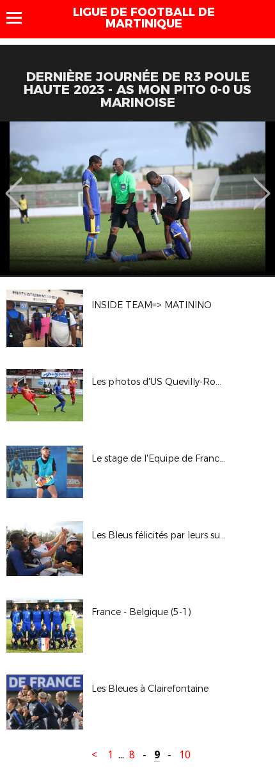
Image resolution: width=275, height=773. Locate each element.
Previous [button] (14, 184)
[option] (137, 198)
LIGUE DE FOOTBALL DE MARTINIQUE (144, 18)
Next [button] (262, 184)
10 (185, 755)
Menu (20, 18)
